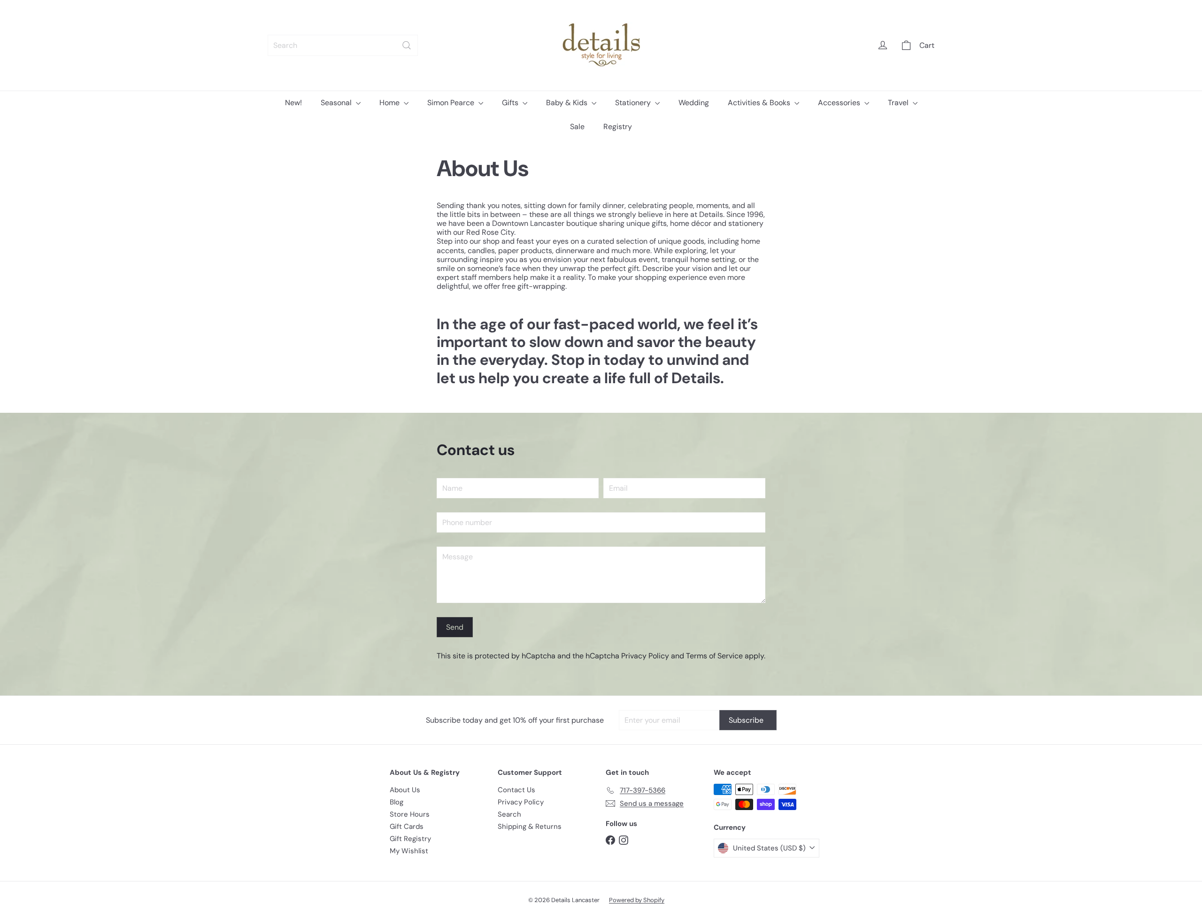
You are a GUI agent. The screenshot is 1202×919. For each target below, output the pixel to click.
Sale (577, 126)
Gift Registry (410, 838)
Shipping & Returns (530, 826)
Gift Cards (407, 826)
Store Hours (410, 814)
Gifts (511, 103)
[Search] (406, 45)
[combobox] (343, 45)
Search (509, 814)
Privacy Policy (645, 656)
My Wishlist (409, 851)
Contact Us (516, 790)
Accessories (840, 103)
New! (293, 103)
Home (390, 103)
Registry (617, 126)
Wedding (693, 103)
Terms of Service (714, 656)
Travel (899, 103)
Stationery (634, 103)
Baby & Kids (567, 103)
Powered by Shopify (636, 900)
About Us (405, 790)
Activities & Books (760, 103)
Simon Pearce (451, 103)
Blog (396, 802)
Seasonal (337, 103)
